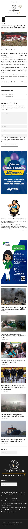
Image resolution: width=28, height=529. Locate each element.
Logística (4, 525)
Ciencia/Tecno (5, 524)
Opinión (10, 524)
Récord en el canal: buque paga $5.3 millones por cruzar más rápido (13, 440)
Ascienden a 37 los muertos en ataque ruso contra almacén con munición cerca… (13, 309)
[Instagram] (16, 1)
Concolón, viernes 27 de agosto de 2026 (10, 224)
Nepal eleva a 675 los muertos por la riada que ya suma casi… (13, 361)
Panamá (22, 29)
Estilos (14, 524)
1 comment (24, 81)
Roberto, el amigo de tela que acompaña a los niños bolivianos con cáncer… (13, 335)
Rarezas (19, 524)
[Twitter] (14, 1)
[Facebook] (12, 1)
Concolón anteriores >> (22, 230)
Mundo (17, 522)
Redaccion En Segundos (6, 29)
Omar (6, 94)
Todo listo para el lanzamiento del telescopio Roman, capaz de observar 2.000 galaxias (13, 387)
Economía (8, 522)
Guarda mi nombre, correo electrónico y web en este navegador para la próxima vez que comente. (13, 139)
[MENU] (3, 19)
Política (3, 522)
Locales (3, 23)
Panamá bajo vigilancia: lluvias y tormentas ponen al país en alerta (12, 415)
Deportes (21, 522)
